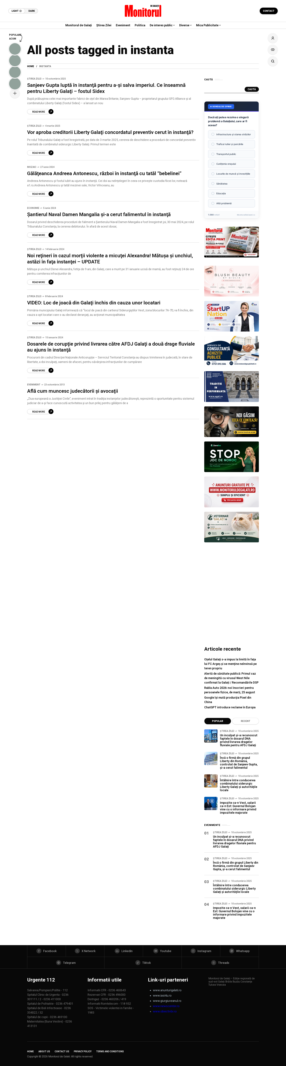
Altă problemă (224, 203)
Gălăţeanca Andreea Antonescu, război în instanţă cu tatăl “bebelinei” (104, 173)
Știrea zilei (34, 78)
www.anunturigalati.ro (167, 990)
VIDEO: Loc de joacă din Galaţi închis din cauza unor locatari (93, 303)
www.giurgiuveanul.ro (167, 1001)
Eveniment (33, 384)
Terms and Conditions (110, 1051)
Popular (217, 721)
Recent (245, 721)
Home (30, 66)
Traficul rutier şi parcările (229, 144)
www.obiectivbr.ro (165, 1011)
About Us (44, 1051)
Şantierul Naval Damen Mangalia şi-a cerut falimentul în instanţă (99, 214)
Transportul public (226, 154)
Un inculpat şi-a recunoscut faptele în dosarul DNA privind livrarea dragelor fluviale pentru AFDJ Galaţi (238, 740)
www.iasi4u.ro (162, 995)
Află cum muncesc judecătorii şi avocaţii (72, 391)
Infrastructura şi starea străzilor (233, 134)
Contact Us (62, 1051)
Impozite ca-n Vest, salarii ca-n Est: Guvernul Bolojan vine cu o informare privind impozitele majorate (238, 807)
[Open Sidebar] (273, 50)
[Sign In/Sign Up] (273, 38)
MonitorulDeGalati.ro (246, 215)
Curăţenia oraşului (226, 163)
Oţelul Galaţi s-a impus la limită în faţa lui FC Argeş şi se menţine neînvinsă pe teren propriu (230, 664)
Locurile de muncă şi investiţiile (233, 173)
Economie (33, 208)
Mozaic (31, 167)
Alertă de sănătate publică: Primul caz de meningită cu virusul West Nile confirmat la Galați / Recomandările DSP (231, 678)
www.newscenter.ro (166, 1006)
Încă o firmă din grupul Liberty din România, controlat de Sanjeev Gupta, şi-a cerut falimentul (239, 762)
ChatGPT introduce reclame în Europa (230, 707)
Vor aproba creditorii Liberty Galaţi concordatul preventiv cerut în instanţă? (110, 132)
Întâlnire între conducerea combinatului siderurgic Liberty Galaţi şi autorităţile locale (238, 785)
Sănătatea (221, 183)
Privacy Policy (83, 1051)
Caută (252, 89)
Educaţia (221, 193)
